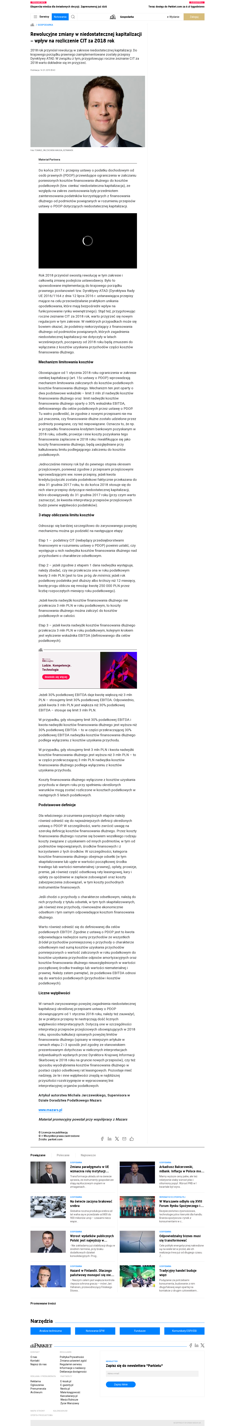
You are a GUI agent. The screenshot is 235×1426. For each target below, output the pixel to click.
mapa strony (37, 1411)
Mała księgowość (70, 1392)
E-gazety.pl (66, 1385)
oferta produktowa (41, 1415)
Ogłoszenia (37, 1385)
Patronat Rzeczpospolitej (172, 1197)
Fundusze (140, 1330)
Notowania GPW (95, 1330)
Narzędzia (41, 1321)
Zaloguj (194, 16)
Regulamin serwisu (71, 1364)
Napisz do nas (38, 1364)
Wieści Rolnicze (69, 1399)
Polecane (63, 1155)
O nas (33, 1357)
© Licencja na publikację (53, 1132)
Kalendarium (60, 1411)
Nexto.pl (65, 1388)
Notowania (60, 17)
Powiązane (38, 1155)
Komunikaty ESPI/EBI (184, 1330)
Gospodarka (127, 16)
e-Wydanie (173, 16)
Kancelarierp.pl (68, 1396)
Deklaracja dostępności (73, 1371)
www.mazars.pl (50, 1110)
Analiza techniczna (50, 1330)
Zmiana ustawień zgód (73, 1360)
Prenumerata (38, 1388)
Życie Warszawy (69, 1403)
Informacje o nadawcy (73, 1368)
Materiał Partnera (49, 159)
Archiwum (36, 1392)
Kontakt (34, 1360)
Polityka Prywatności (72, 1357)
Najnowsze (88, 1155)
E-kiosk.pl (65, 1381)
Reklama (35, 1381)
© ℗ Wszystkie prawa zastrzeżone (59, 1135)
